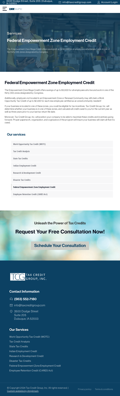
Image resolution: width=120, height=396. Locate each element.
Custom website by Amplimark (23, 391)
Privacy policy (84, 389)
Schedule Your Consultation (60, 245)
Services (14, 33)
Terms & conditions (104, 389)
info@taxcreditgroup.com (76, 2)
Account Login (109, 2)
